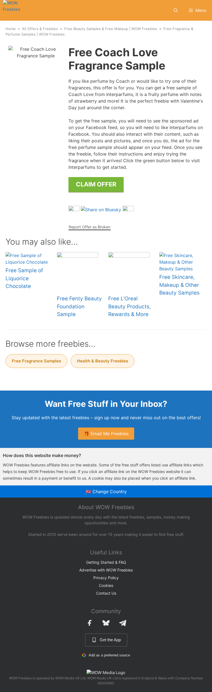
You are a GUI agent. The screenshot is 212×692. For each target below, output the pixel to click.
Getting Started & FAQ (106, 562)
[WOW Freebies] (15, 10)
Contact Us (106, 593)
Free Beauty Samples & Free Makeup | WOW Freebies (110, 28)
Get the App (110, 639)
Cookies (106, 585)
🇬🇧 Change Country (106, 491)
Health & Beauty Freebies (102, 361)
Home (11, 28)
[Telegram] (122, 622)
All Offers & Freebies (40, 28)
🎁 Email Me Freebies (106, 433)
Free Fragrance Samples (36, 361)
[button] (175, 10)
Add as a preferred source (109, 655)
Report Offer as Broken (89, 227)
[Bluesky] (106, 622)
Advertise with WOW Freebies (106, 570)
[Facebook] (89, 622)
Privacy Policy (106, 577)
